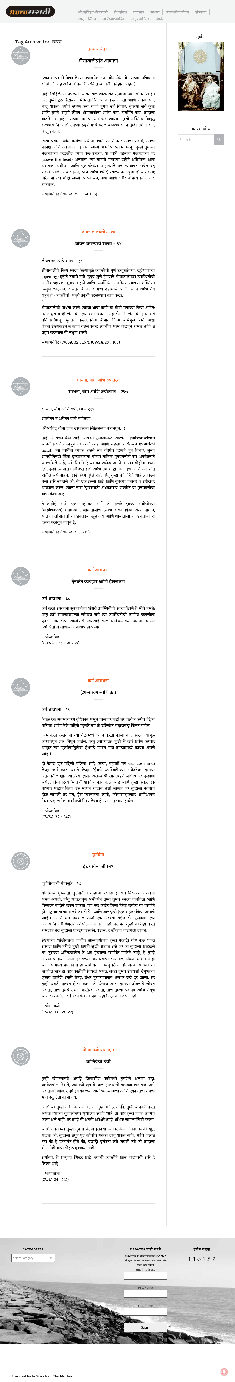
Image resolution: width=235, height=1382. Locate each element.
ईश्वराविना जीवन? (98, 867)
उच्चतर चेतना (98, 49)
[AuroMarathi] (30, 11)
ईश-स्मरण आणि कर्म (98, 693)
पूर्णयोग (98, 855)
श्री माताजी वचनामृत (98, 1050)
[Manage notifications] (224, 1372)
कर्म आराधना (98, 570)
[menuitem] (93, 12)
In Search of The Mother (52, 1376)
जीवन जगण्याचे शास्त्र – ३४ (98, 244)
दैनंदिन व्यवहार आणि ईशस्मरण (98, 582)
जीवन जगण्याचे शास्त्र (98, 232)
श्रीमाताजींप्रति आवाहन (98, 61)
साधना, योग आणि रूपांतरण (98, 380)
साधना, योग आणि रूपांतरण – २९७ (98, 392)
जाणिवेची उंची (98, 1062)
